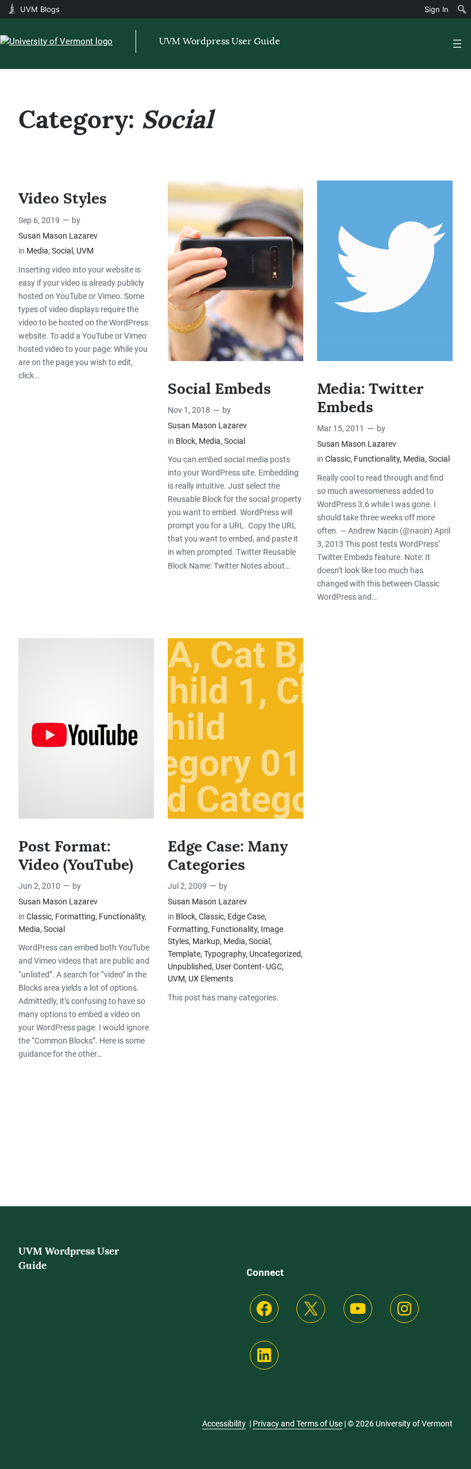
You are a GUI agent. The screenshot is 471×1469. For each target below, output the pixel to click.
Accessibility (224, 1423)
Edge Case (246, 917)
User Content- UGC (248, 967)
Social (62, 251)
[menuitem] (462, 9)
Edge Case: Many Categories (228, 856)
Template (184, 954)
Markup (206, 941)
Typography (225, 954)
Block (185, 441)
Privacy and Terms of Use (297, 1423)
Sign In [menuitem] (436, 9)
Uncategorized (275, 954)
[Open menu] (457, 43)
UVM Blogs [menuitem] (40, 9)
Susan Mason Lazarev (58, 236)
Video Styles (62, 199)
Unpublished (190, 967)
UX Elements (210, 979)
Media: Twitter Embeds (370, 398)
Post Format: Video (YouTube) (75, 856)
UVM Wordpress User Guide (219, 41)
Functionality (377, 459)
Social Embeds (219, 389)
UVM (85, 251)
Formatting (75, 917)
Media (37, 251)
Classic (337, 459)
